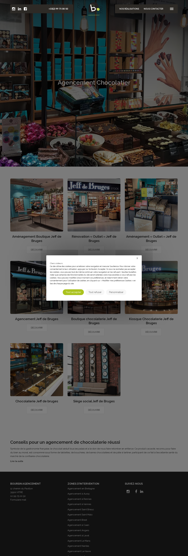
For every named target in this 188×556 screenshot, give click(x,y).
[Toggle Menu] (171, 9)
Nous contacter (153, 9)
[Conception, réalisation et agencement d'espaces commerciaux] (94, 8)
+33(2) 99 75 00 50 (58, 9)
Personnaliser (116, 292)
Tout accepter (73, 292)
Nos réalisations (129, 9)
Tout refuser (94, 292)
